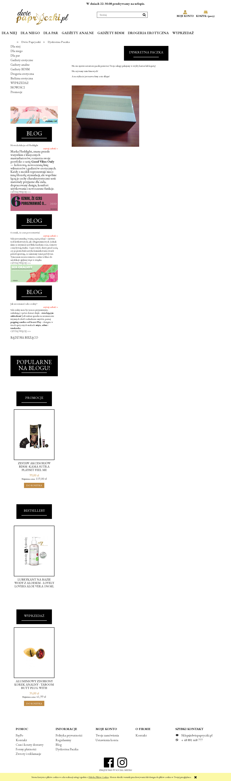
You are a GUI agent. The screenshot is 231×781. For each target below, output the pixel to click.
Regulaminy (63, 740)
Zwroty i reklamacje (28, 754)
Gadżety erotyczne (21, 60)
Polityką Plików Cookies (99, 777)
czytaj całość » (50, 148)
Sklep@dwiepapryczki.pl (196, 735)
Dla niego (16, 51)
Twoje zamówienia (107, 735)
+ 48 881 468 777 (192, 740)
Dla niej (15, 46)
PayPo (19, 735)
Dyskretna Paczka (67, 749)
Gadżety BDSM (20, 69)
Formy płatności (26, 749)
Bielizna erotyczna (21, 78)
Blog (59, 744)
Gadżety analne (20, 65)
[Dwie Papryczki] (42, 16)
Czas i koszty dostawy (29, 744)
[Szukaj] (144, 15)
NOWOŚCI (17, 87)
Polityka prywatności (69, 735)
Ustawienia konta (107, 740)
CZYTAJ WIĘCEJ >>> (20, 191)
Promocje (16, 92)
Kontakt (21, 740)
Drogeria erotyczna (22, 74)
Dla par (15, 55)
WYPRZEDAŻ (19, 83)
